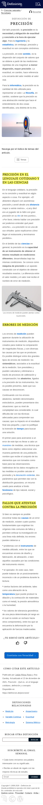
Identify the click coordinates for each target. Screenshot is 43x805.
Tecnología (6, 13)
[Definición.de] (12, 4)
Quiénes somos (7, 793)
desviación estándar (25, 475)
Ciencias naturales (12, 10)
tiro (18, 216)
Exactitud (30, 717)
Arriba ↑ (37, 793)
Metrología (10, 722)
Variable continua (13, 717)
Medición (9, 711)
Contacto (28, 793)
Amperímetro (31, 711)
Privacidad (19, 793)
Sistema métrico (33, 722)
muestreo (6, 445)
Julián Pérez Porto (23, 675)
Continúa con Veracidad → (21, 655)
